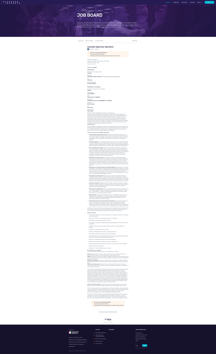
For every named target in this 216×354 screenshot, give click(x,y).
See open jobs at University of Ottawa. (97, 54)
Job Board (167, 2)
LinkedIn (95, 67)
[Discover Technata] (12, 2)
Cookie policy (111, 322)
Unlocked (192, 2)
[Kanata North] (78, 332)
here (118, 285)
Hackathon (184, 2)
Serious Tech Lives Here (101, 338)
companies (89, 40)
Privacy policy (105, 322)
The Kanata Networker (101, 332)
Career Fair (176, 2)
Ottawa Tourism (99, 341)
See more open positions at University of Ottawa (108, 311)
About (199, 2)
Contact (209, 2)
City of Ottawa (99, 343)
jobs (80, 40)
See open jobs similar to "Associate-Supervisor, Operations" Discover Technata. (105, 55)
